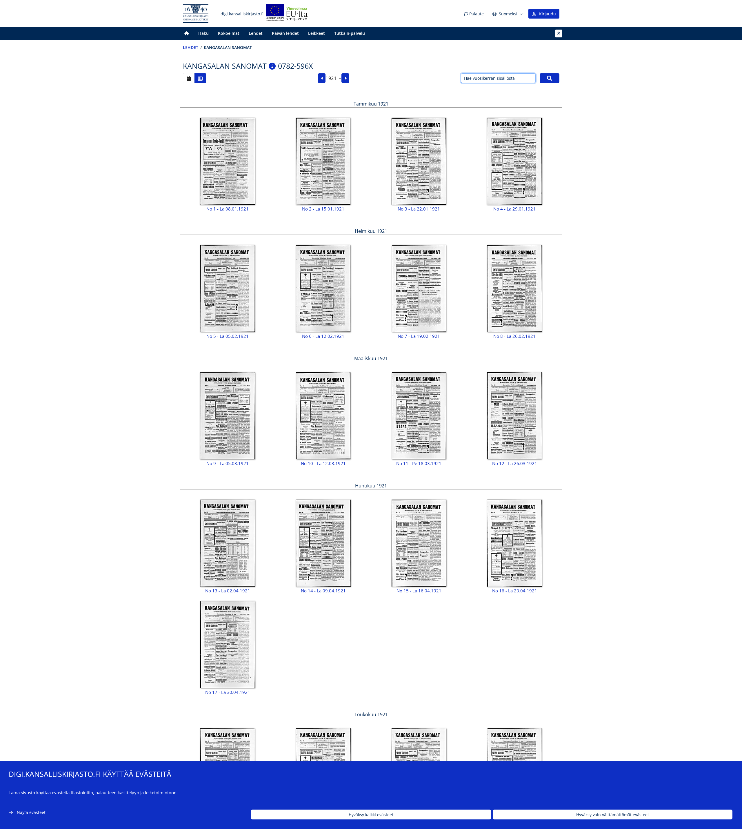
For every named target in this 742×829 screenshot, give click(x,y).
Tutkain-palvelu (349, 33)
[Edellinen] (322, 78)
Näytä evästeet (31, 812)
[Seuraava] (345, 78)
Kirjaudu (546, 14)
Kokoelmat (228, 33)
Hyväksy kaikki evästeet (371, 814)
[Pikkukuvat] (200, 78)
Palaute (476, 14)
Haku (203, 33)
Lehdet (256, 33)
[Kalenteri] (188, 78)
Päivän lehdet (285, 33)
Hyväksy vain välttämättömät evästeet (612, 814)
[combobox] (333, 78)
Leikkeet (316, 33)
